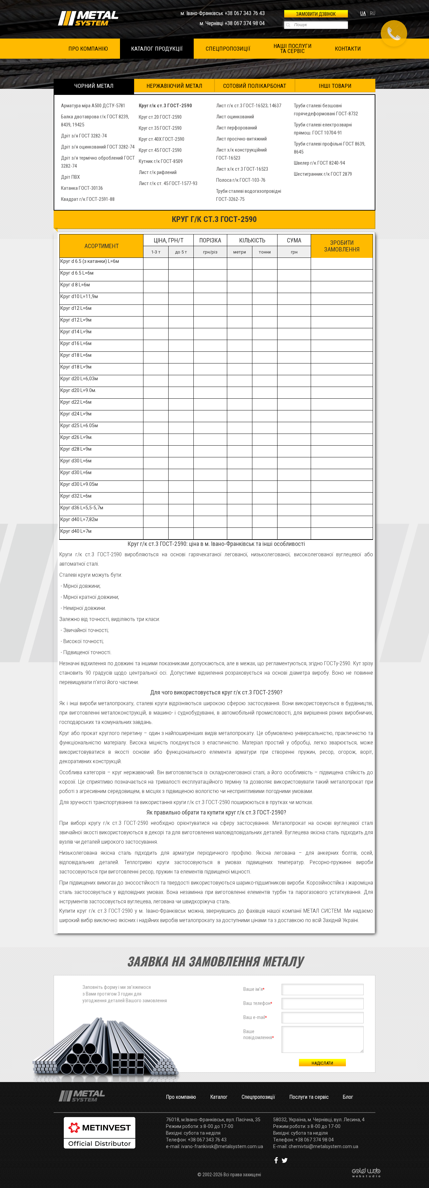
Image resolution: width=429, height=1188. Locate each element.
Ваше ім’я (253, 989)
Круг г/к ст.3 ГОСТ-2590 (165, 106)
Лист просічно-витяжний (241, 139)
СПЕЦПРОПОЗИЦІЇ (228, 48)
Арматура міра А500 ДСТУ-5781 (93, 106)
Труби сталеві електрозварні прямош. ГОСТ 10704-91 (323, 129)
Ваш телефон (257, 1003)
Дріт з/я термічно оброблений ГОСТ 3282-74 (98, 162)
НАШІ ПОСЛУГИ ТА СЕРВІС (292, 48)
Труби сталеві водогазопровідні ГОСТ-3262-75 (248, 195)
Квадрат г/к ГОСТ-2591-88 (88, 199)
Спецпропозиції (258, 1097)
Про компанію (181, 1097)
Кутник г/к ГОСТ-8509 (161, 161)
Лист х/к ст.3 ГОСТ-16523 (242, 169)
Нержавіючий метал (174, 85)
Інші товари (335, 85)
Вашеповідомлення (258, 1034)
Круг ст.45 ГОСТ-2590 (160, 150)
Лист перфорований (236, 128)
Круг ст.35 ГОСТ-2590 (160, 128)
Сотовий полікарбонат (254, 85)
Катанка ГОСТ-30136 (82, 188)
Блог (348, 1097)
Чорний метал (94, 85)
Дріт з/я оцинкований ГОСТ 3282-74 (97, 147)
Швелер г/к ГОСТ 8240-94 (319, 163)
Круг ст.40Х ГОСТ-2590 (161, 139)
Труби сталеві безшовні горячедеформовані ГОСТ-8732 (326, 110)
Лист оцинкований (235, 117)
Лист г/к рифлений (158, 172)
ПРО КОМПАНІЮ (88, 48)
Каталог (219, 1097)
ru (372, 13)
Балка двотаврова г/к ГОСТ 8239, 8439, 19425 (95, 121)
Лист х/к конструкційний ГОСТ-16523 (241, 154)
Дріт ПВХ (70, 177)
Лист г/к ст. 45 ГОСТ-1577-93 (168, 183)
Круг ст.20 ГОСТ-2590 (160, 117)
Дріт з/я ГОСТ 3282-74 (84, 136)
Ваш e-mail (255, 1017)
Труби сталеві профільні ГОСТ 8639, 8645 (329, 148)
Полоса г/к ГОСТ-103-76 (240, 180)
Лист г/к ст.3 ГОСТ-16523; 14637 (248, 106)
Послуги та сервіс (309, 1097)
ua (363, 13)
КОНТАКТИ (348, 48)
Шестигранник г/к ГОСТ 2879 (323, 174)
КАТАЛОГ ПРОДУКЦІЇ (157, 48)
